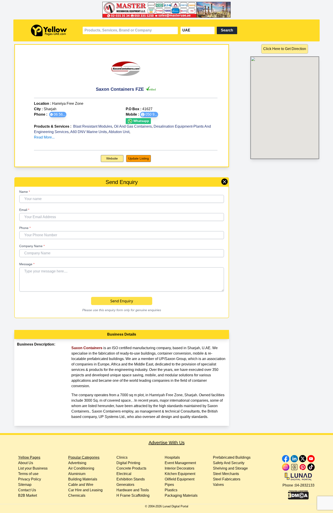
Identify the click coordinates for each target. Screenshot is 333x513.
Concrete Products (131, 468)
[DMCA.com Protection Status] (298, 493)
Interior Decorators (179, 468)
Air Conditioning (81, 468)
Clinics (122, 457)
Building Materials (82, 479)
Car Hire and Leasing (85, 490)
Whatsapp (141, 121)
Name (24, 191)
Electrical (123, 474)
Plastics (171, 490)
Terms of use (28, 474)
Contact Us (27, 490)
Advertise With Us (167, 442)
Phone (25, 228)
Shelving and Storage (230, 468)
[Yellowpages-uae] (49, 30)
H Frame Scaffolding (133, 495)
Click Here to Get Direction (284, 49)
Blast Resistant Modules (92, 126)
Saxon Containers (86, 348)
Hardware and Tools (132, 490)
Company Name (32, 246)
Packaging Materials (181, 495)
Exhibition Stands (130, 479)
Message (26, 264)
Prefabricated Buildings (232, 457)
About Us (25, 463)
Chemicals (76, 495)
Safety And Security (228, 463)
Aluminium (76, 474)
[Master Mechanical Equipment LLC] (166, 10)
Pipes (169, 485)
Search (227, 30)
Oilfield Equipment (179, 479)
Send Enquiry (121, 300)
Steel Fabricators (226, 479)
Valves (218, 485)
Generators (125, 485)
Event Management (180, 463)
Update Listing (138, 158)
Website (112, 158)
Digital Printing (128, 463)
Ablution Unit (119, 132)
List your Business (33, 468)
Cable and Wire (80, 485)
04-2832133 (304, 485)
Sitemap (24, 485)
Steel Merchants (226, 474)
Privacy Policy (29, 479)
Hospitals (172, 457)
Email (24, 210)
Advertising (77, 463)
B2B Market (27, 495)
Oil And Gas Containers (133, 126)
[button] (57, 114)
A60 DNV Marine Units (88, 132)
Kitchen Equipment (180, 474)
